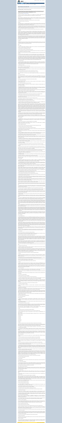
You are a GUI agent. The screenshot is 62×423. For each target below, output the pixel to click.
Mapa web (38, 0)
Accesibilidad (35, 0)
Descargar (27, 13)
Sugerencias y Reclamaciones (42, 422)
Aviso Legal (38, 422)
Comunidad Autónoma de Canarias (18, 1)
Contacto (40, 0)
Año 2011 (24, 4)
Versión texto (43, 0)
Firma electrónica (24, 13)
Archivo (22, 4)
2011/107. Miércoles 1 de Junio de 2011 (30, 4)
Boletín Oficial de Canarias (23, 1)
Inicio (20, 4)
